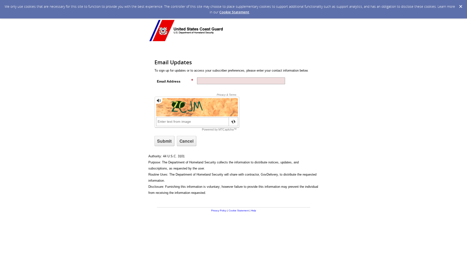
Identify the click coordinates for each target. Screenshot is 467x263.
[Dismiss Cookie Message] (460, 6)
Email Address (168, 81)
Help (253, 210)
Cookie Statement (234, 12)
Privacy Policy (218, 210)
